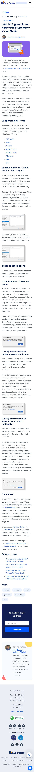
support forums (10, 543)
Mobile (27, 590)
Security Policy (5, 760)
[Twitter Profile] (14, 725)
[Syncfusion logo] (8, 2)
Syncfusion (7, 595)
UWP (8, 163)
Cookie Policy (13, 757)
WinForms (9, 156)
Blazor (8, 142)
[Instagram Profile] (17, 744)
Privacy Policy (4, 757)
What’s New (9, 530)
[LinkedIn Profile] (19, 725)
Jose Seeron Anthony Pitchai (16, 37)
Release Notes (18, 527)
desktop (6, 590)
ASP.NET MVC (11, 153)
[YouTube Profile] (23, 725)
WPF (7, 159)
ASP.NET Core (11, 149)
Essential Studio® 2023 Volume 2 (17, 68)
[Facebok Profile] (10, 725)
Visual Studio (19, 595)
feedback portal (10, 546)
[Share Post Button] (29, 754)
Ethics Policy (29, 760)
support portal (22, 543)
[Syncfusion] (17, 752)
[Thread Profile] (21, 744)
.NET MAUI (10, 139)
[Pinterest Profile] (12, 744)
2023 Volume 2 (10, 508)
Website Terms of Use (25, 757)
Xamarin (9, 146)
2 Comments (8, 20)
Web (4, 599)
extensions (17, 590)
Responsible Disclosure (18, 760)
